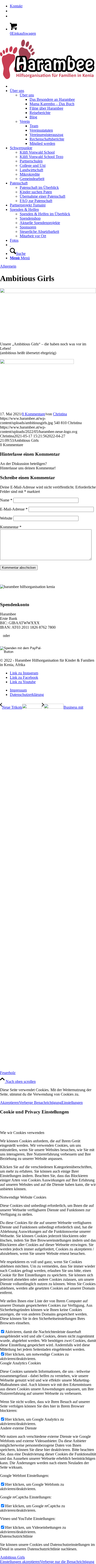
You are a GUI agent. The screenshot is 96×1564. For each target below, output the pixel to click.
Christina (60, 414)
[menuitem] (53, 6)
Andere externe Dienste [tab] (18, 1428)
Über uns (27, 95)
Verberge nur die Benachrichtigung (67, 1562)
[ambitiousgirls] (48, 292)
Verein (25, 121)
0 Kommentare (33, 414)
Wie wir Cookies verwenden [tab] (22, 1133)
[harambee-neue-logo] (47, 78)
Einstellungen (72, 1102)
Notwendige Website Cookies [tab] (23, 1197)
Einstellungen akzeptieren (20, 1562)
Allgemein (8, 266)
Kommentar (10, 527)
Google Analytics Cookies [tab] (20, 1363)
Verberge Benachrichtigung (40, 1102)
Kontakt (16, 6)
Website (6, 518)
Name (6, 500)
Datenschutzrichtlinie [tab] (16, 1536)
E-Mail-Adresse (14, 509)
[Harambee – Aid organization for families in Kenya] (10, 245)
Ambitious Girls (12, 1557)
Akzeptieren (9, 1102)
